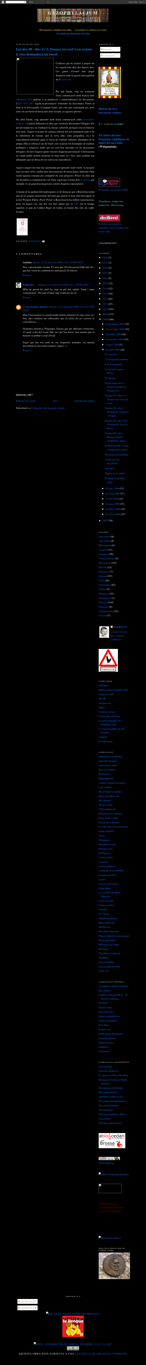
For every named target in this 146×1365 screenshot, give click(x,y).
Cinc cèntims (105, 787)
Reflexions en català (109, 944)
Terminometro (106, 1109)
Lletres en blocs (107, 905)
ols (107, 123)
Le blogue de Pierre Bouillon (113, 1075)
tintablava (104, 1046)
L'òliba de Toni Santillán (111, 870)
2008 (105, 319)
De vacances (111, 354)
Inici (55, 400)
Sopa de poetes (106, 1042)
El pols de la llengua (109, 822)
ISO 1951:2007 (26, 103)
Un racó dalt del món (109, 966)
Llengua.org (105, 703)
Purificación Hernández (111, 1033)
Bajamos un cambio (115, 473)
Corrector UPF (106, 694)
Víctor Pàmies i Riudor (35, 307)
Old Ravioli (104, 927)
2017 (105, 273)
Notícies (34, 241)
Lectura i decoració (108, 883)
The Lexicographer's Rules (112, 1114)
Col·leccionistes (107, 558)
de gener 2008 (113, 514)
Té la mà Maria (106, 962)
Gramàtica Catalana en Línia (91, 30)
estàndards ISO (24, 99)
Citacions (103, 554)
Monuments (105, 598)
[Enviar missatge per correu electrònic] (43, 241)
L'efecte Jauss (106, 857)
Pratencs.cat (105, 1029)
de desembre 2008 (115, 324)
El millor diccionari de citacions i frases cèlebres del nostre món (113, 227)
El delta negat (106, 741)
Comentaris (108, 55)
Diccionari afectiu (108, 1092)
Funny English (106, 831)
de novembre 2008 (115, 329)
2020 (105, 257)
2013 (105, 293)
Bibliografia (105, 545)
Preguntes (104, 606)
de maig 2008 (113, 493)
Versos (102, 615)
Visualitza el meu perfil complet (118, 636)
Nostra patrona (106, 1163)
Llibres (102, 589)
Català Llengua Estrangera (112, 782)
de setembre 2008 (115, 339)
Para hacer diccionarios (110, 1122)
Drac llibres (105, 990)
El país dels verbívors (109, 716)
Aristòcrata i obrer (108, 765)
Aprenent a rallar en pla (111, 1096)
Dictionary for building (116, 454)
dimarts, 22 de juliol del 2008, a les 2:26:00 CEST (58, 262)
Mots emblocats (107, 922)
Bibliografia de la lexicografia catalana (110, 110)
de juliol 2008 (113, 349)
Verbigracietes (106, 611)
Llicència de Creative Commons (101, 1353)
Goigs (102, 835)
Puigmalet (28, 284)
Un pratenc (104, 1051)
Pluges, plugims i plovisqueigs (114, 935)
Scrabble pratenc (107, 1038)
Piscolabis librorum (109, 931)
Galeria (102, 576)
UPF (76, 203)
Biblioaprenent (106, 778)
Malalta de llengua (108, 918)
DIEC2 (102, 707)
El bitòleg (110, 378)
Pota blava (104, 1025)
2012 (105, 298)
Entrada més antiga (84, 400)
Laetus (102, 879)
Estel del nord (106, 1011)
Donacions (104, 571)
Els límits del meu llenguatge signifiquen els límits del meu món (114, 139)
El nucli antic (105, 1007)
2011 (105, 304)
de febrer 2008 (113, 509)
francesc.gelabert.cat (109, 1016)
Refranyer (104, 949)
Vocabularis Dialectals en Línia (73, 33)
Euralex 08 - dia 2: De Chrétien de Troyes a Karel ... (116, 424)
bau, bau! (109, 468)
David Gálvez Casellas (110, 791)
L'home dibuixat (107, 866)
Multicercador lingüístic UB (113, 690)
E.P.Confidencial (107, 809)
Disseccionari (106, 804)
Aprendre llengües (108, 761)
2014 (105, 288)
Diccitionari (105, 800)
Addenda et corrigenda (110, 756)
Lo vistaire (104, 913)
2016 (105, 278)
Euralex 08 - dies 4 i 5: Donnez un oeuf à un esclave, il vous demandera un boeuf (54, 51)
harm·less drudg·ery (109, 1070)
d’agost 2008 (112, 344)
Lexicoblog (104, 1118)
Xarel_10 (103, 970)
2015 (105, 283)
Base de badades (107, 769)
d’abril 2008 (112, 498)
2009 (105, 314)
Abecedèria (104, 540)
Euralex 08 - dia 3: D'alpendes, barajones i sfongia (117, 411)
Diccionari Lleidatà (108, 1105)
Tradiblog (104, 957)
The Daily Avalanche (109, 953)
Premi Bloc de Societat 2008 (113, 189)
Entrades (107, 49)
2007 (105, 520)
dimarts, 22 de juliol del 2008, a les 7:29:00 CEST (63, 284)
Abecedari (104, 536)
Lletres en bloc (106, 900)
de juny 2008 (112, 488)
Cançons (103, 549)
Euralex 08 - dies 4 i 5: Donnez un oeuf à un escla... (116, 399)
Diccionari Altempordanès (112, 1101)
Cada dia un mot (107, 711)
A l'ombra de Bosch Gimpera (113, 986)
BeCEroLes (105, 774)
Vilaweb (103, 737)
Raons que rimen (107, 940)
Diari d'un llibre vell (109, 796)
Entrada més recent (26, 400)
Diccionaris (104, 562)
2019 (105, 262)
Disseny (103, 567)
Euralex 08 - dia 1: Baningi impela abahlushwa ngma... (116, 436)
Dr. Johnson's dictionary (111, 1087)
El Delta (103, 1003)
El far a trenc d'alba (108, 818)
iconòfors (85, 179)
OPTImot (103, 685)
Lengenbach (105, 888)
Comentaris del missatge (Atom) (48, 408)
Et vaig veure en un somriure (113, 826)
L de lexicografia (113, 364)
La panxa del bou (107, 875)
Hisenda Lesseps (107, 844)
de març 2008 (113, 503)
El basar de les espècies (110, 813)
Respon (27, 275)
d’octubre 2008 (114, 334)
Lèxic (102, 580)
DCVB (102, 698)
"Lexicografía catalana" (117, 359)
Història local (105, 848)
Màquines (104, 593)
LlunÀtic (103, 909)
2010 (105, 309)
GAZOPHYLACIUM (73, 13)
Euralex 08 (65, 79)
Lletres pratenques (108, 1020)
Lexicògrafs (105, 584)
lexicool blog (105, 1066)
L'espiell (103, 861)
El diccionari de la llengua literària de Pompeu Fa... (115, 386)
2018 (105, 267)
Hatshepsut (104, 840)
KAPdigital (104, 853)
